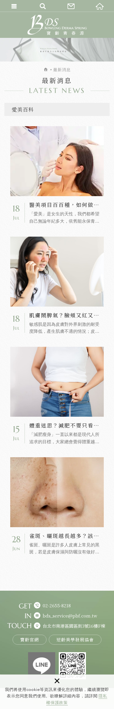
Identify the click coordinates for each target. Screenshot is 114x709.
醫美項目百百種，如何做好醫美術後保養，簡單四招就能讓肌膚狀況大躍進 (57, 175)
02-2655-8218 (57, 605)
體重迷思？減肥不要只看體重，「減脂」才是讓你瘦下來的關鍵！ (57, 396)
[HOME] (46, 69)
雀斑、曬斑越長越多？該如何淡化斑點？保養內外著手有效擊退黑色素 (57, 506)
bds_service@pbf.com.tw (70, 616)
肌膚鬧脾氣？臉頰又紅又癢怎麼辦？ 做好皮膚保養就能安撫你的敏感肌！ (57, 286)
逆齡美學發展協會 (75, 639)
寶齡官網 (29, 639)
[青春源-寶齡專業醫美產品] (57, 25)
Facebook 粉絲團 (41, 665)
